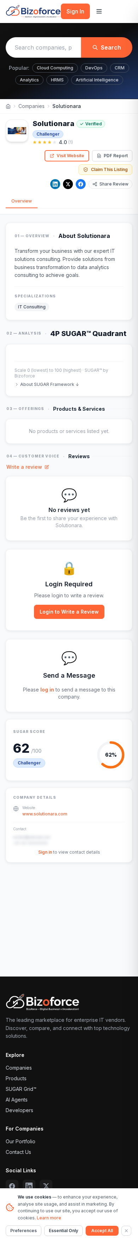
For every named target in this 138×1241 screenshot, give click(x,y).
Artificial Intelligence (97, 79)
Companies (31, 106)
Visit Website (70, 155)
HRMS (57, 79)
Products (16, 1078)
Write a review (24, 467)
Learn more (49, 1217)
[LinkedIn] (55, 184)
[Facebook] (81, 184)
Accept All (102, 1230)
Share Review (113, 184)
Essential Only (63, 1230)
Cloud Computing (55, 67)
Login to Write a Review (69, 612)
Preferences (23, 1230)
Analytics (29, 79)
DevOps (94, 67)
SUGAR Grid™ (21, 1089)
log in (47, 690)
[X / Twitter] (68, 184)
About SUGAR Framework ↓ (49, 384)
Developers (19, 1110)
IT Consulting (32, 306)
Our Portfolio (20, 1141)
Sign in (45, 852)
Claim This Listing (109, 169)
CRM (120, 67)
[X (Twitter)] (46, 1186)
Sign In (75, 11)
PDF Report (116, 155)
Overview (21, 201)
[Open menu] (99, 11)
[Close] (126, 1231)
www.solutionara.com (44, 813)
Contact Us (18, 1152)
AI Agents (17, 1100)
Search (111, 47)
